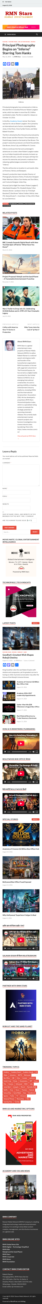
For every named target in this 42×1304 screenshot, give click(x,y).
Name (5, 488)
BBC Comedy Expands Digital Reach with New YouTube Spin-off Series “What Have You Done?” (20, 244)
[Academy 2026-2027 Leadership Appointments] (9, 693)
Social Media (17, 1093)
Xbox (28, 1099)
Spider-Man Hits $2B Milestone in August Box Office (28, 706)
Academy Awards (28, 1072)
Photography (29, 203)
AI (36, 1072)
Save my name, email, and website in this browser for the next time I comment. (19, 515)
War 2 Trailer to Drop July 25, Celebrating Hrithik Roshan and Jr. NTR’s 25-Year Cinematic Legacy (21, 311)
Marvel (23, 1087)
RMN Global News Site (11, 1244)
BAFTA (20, 1075)
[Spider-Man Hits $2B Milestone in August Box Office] (9, 705)
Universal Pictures (9, 1099)
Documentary (24, 1081)
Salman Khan (7, 1093)
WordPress (14, 1301)
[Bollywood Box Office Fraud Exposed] (21, 867)
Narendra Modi (31, 1087)
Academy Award (16, 121)
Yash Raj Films (8, 1102)
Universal (23, 1096)
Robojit (20, 652)
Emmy (36, 1081)
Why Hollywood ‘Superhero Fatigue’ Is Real (19, 915)
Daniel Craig (7, 1081)
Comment (7, 463)
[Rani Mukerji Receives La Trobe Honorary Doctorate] (9, 716)
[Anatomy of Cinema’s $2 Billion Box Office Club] (9, 682)
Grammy (10, 1084)
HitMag (22, 1301)
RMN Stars (17, 57)
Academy (6, 1072)
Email (5, 496)
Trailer (12, 1096)
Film (5, 1084)
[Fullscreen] (37, 752)
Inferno (21, 203)
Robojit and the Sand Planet (12, 1252)
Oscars (17, 1090)
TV (17, 1096)
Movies (33, 41)
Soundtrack (31, 1093)
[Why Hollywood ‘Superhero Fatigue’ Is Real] (21, 901)
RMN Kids (6, 1249)
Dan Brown (13, 203)
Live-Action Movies (24, 41)
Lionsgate (16, 1087)
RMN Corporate (8, 1257)
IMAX (26, 1084)
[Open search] (36, 34)
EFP (31, 1081)
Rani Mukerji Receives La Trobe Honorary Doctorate (26, 717)
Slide (25, 652)
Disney (15, 1081)
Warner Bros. (20, 1099)
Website (6, 504)
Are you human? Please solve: (15, 520)
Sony (24, 1093)
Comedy (24, 1078)
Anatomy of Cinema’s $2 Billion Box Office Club (28, 683)
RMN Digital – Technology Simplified (16, 1247)
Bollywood (27, 1075)
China (18, 1078)
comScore (32, 1078)
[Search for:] (21, 532)
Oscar (11, 1090)
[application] (21, 743)
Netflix (6, 1090)
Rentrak (31, 1090)
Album (5, 1075)
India (31, 1084)
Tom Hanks (6, 205)
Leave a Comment (27, 57)
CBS (13, 1078)
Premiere (24, 1090)
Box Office (7, 1078)
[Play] (5, 752)
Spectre (6, 1096)
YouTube (17, 1102)
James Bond (7, 1087)
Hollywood (19, 1084)
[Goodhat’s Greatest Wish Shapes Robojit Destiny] (21, 628)
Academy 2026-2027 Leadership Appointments (26, 694)
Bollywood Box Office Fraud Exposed (17, 882)
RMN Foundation (9, 1262)
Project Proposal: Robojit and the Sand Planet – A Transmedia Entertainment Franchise (20, 278)
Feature (5, 41)
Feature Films (13, 41)
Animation (13, 1075)
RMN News (7, 1259)
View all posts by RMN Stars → (26, 437)
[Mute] (34, 752)
